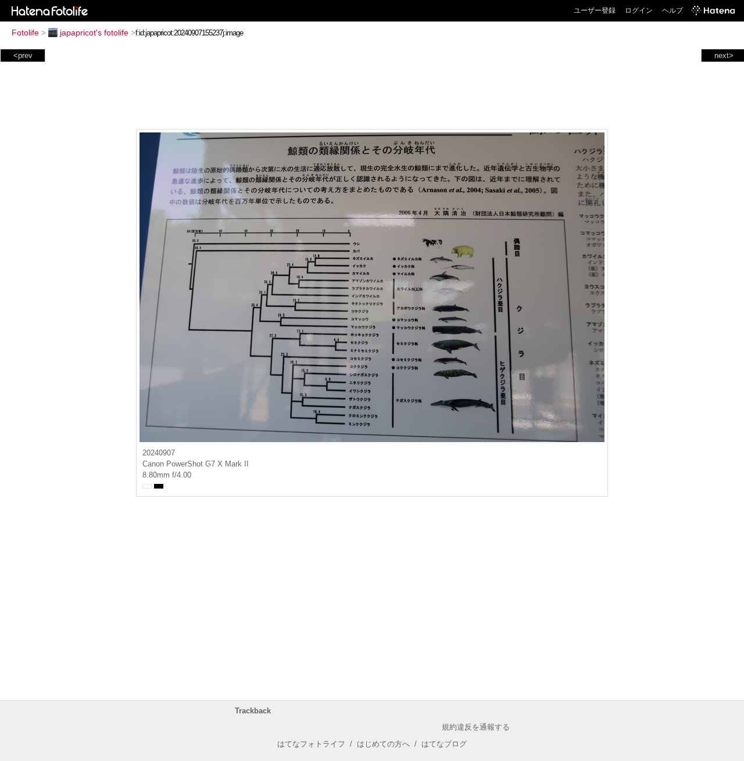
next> (724, 55)
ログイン (639, 10)
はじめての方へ (383, 744)
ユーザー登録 (595, 10)
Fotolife (25, 32)
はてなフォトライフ (311, 744)
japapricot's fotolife (94, 32)
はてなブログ (444, 744)
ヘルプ (672, 10)
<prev (23, 55)
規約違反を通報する (476, 727)
